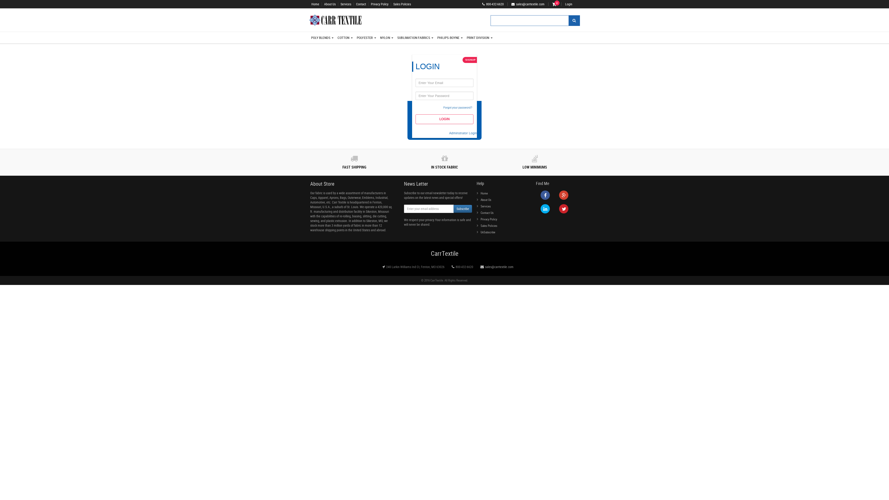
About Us (330, 4)
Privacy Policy (379, 4)
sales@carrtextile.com (499, 267)
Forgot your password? (457, 107)
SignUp (470, 60)
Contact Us (487, 213)
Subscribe (463, 208)
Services (346, 4)
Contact (361, 4)
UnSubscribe (488, 232)
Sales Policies (402, 4)
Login (568, 4)
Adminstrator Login (463, 133)
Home (315, 4)
